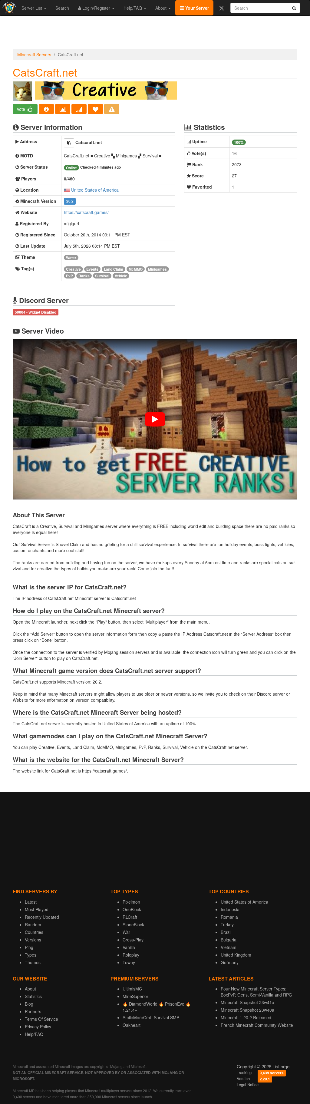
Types (30, 955)
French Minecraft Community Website (257, 1025)
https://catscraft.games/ (86, 212)
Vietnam (228, 947)
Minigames (157, 269)
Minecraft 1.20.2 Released (246, 1017)
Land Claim (113, 269)
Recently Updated (42, 917)
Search (62, 8)
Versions (33, 940)
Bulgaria (228, 940)
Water (71, 257)
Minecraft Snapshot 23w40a (247, 1010)
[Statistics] (62, 109)
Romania (229, 917)
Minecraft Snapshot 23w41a (247, 1002)
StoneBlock (133, 924)
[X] (221, 7)
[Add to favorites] (95, 109)
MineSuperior (135, 996)
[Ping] (79, 109)
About (161, 8)
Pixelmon (131, 902)
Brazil (226, 932)
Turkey (227, 924)
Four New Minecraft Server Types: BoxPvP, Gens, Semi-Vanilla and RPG (256, 992)
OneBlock (132, 909)
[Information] (46, 109)
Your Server (196, 8)
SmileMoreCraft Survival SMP (151, 1017)
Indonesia (230, 909)
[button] (69, 142)
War (126, 932)
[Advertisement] (155, 34)
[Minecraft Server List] (8, 7)
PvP (69, 275)
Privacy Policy (38, 1026)
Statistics (33, 996)
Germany (230, 962)
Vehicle (121, 275)
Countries (34, 932)
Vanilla (129, 947)
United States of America (95, 190)
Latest (31, 902)
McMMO (136, 269)
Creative (73, 269)
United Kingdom (236, 955)
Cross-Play (133, 940)
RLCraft (130, 917)
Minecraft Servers (34, 54)
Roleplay (131, 955)
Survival (102, 275)
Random (33, 924)
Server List (32, 8)
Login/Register (96, 8)
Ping (29, 947)
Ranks (84, 275)
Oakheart (131, 1025)
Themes (33, 962)
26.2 (70, 201)
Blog (29, 1004)
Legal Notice (248, 1084)
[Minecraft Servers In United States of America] (67, 190)
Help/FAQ (133, 8)
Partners (33, 1011)
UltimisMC (132, 989)
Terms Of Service (41, 1019)
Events (92, 269)
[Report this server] (111, 109)
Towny (129, 962)
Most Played (36, 909)
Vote (21, 109)
